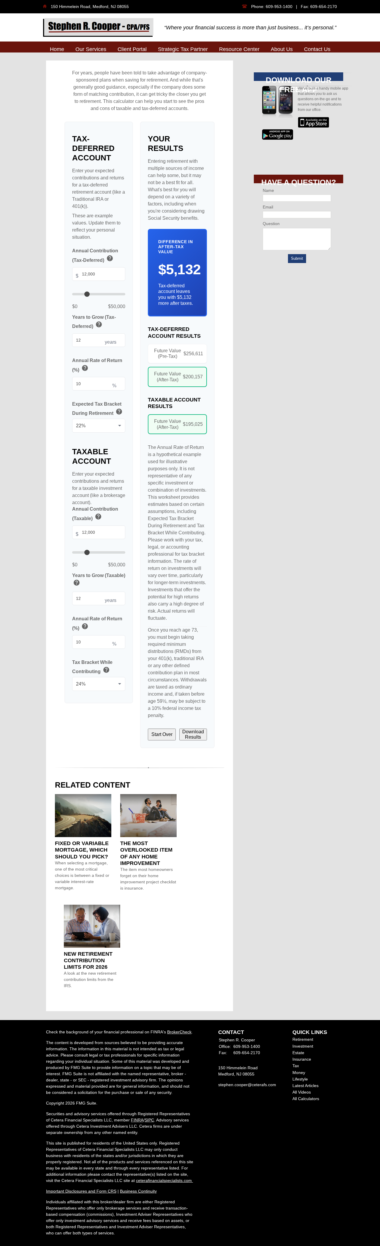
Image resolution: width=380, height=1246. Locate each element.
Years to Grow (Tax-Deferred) (94, 321)
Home (57, 49)
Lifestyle (300, 1079)
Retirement (302, 1039)
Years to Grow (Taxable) (98, 580)
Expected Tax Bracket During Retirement (97, 408)
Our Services (90, 49)
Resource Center (239, 49)
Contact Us (317, 49)
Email (268, 207)
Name (268, 190)
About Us (282, 49)
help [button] (109, 258)
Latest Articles (305, 1085)
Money (298, 1072)
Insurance (301, 1059)
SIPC (149, 1120)
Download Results (193, 734)
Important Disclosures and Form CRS (81, 1191)
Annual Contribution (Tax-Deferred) (95, 255)
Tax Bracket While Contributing (92, 667)
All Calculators (305, 1098)
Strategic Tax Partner (183, 49)
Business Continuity (138, 1191)
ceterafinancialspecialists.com (164, 1180)
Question (271, 223)
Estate (298, 1052)
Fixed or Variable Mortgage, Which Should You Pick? (82, 849)
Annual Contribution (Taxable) (95, 514)
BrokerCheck (179, 1032)
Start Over (161, 734)
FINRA (137, 1120)
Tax (295, 1065)
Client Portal (132, 49)
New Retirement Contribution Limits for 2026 (88, 960)
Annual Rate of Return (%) (97, 365)
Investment (302, 1046)
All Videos (301, 1092)
